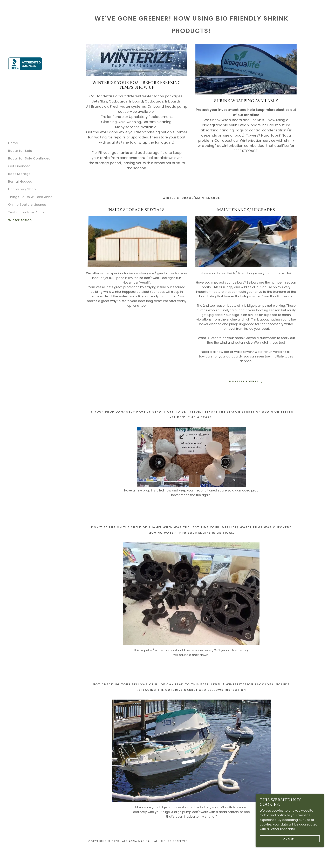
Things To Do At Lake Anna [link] (30, 197)
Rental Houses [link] (20, 181)
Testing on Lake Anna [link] (26, 212)
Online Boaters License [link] (27, 204)
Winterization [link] (20, 220)
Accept (289, 838)
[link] (25, 63)
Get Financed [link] (19, 166)
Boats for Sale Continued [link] (29, 158)
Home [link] (13, 143)
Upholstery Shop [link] (22, 189)
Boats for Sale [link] (20, 151)
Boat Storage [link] (19, 174)
